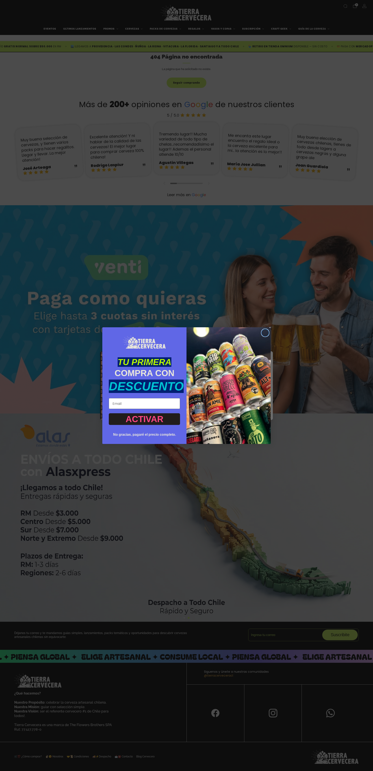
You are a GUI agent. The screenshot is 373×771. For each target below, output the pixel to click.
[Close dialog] (265, 333)
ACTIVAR (144, 419)
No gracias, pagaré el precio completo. (144, 434)
